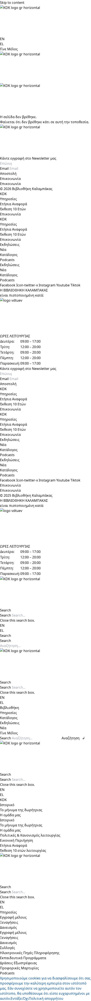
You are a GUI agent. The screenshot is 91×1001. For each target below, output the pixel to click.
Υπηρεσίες (8, 199)
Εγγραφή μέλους (13, 917)
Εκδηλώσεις (9, 244)
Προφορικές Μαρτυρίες (19, 968)
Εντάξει (17, 998)
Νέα (3, 249)
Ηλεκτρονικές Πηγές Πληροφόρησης (29, 952)
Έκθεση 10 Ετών (13, 209)
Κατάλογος (9, 254)
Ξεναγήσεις (9, 922)
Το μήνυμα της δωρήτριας (21, 810)
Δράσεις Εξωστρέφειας (18, 963)
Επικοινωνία (10, 178)
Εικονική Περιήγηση (16, 840)
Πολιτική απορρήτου (46, 998)
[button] (45, 610)
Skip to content (12, 2)
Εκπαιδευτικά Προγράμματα (23, 958)
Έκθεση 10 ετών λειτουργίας (23, 850)
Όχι (26, 998)
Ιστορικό (7, 805)
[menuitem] (2, 39)
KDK (3, 193)
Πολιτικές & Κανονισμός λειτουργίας (30, 835)
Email (5, 168)
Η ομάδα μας (10, 815)
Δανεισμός (8, 927)
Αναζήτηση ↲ (73, 738)
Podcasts (7, 259)
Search (5, 615)
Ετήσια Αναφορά (13, 204)
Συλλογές (7, 947)
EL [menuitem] (2, 44)
